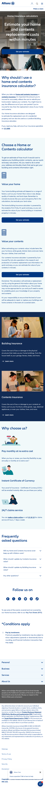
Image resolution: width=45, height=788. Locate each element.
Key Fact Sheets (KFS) (34, 613)
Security (5, 764)
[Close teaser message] (40, 772)
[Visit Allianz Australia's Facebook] (8, 598)
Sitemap (5, 749)
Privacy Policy (7, 759)
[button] (37, 3)
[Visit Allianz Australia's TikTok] (37, 598)
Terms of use (6, 754)
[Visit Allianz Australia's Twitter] (13, 598)
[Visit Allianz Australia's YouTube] (25, 598)
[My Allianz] (32, 3)
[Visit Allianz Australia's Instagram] (31, 598)
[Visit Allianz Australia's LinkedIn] (19, 598)
